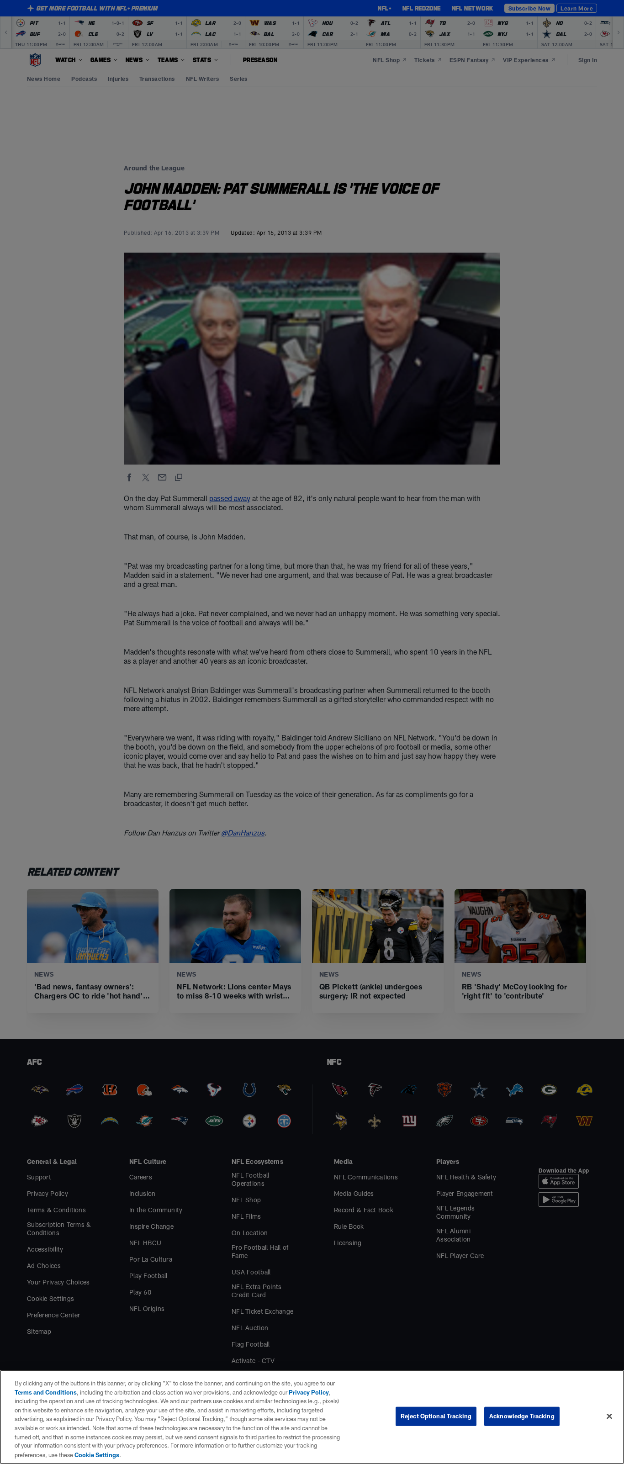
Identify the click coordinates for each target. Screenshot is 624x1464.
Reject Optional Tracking (436, 1416)
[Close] (609, 1416)
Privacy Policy (309, 1392)
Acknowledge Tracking (522, 1416)
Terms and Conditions (46, 1392)
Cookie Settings (96, 1454)
